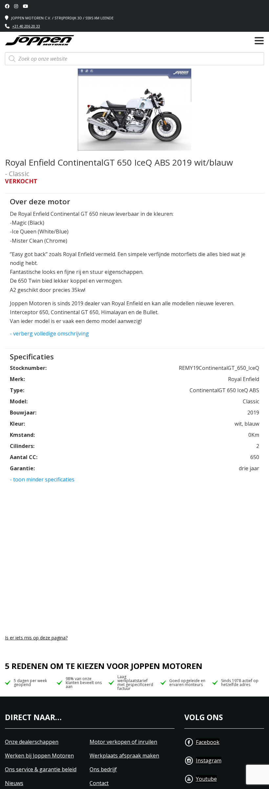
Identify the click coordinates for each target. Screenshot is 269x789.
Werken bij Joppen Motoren (39, 755)
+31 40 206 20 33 (26, 26)
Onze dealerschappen (31, 741)
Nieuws (14, 783)
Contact (99, 783)
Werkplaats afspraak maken (124, 755)
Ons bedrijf (103, 769)
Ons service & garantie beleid (40, 769)
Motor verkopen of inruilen (123, 741)
